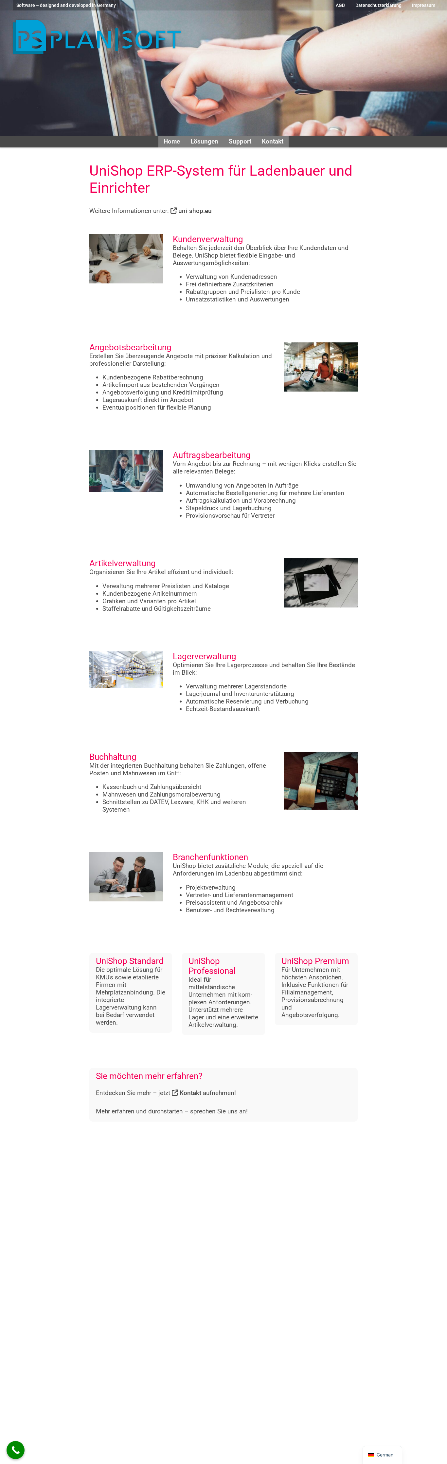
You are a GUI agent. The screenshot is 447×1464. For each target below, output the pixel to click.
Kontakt (272, 141)
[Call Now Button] (16, 1450)
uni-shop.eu (194, 211)
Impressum (423, 5)
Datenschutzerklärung (378, 5)
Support (240, 141)
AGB (340, 5)
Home (172, 141)
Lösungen (204, 141)
